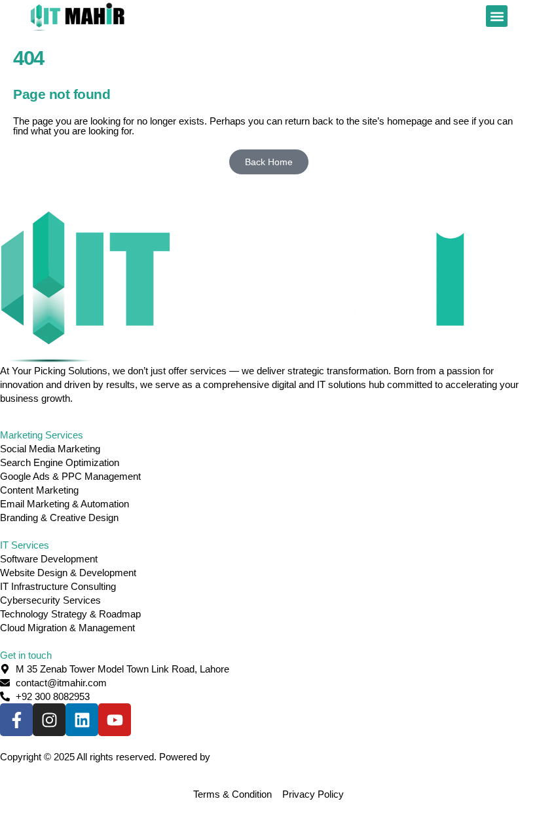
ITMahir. (230, 756)
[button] (497, 16)
